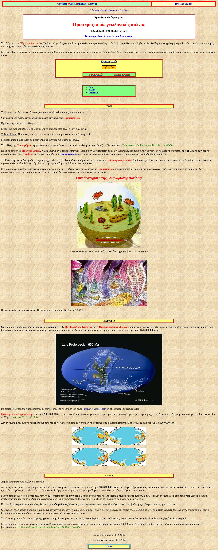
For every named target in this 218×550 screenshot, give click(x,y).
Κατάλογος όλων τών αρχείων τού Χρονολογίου (109, 36)
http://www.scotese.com (95, 409)
